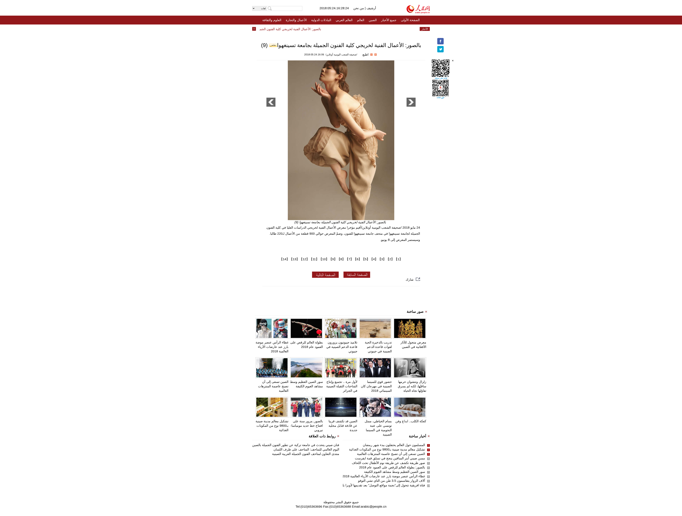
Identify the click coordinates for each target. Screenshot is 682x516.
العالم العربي (344, 20)
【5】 (366, 259)
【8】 (341, 259)
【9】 (333, 259)
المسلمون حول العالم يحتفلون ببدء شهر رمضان (394, 445)
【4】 (374, 259)
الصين (373, 20)
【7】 (349, 259)
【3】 (382, 259)
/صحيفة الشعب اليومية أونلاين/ (341, 54)
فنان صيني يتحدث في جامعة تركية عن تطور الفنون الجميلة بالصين (295, 445)
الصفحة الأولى (410, 20)
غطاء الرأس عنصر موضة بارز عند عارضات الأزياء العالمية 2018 (272, 347)
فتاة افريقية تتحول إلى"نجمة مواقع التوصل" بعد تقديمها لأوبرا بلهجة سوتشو (376, 485)
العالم (360, 20)
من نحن (359, 8)
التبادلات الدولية (321, 20)
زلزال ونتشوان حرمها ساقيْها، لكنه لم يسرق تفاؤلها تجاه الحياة (412, 386)
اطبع (365, 54)
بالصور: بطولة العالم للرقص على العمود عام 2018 (392, 467)
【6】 (357, 259)
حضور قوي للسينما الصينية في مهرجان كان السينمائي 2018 (376, 386)
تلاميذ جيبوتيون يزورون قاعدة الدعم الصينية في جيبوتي (341, 347)
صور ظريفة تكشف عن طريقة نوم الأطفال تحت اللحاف (388, 463)
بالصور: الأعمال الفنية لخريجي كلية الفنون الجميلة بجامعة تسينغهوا (288, 29)
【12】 (304, 259)
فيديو (325, 29)
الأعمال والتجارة (296, 20)
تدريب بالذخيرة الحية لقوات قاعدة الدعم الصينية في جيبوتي (378, 347)
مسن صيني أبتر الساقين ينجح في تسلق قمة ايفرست (390, 458)
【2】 (390, 259)
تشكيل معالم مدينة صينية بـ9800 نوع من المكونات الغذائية (272, 425)
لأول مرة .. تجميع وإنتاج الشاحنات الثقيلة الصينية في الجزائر (341, 386)
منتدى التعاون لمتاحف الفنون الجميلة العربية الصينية (305, 454)
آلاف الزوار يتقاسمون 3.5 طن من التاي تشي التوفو (391, 480)
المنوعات (354, 29)
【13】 (294, 259)
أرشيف (371, 8)
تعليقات (338, 29)
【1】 (398, 259)
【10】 (324, 259)
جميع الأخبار (388, 20)
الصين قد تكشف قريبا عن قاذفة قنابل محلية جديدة (343, 425)
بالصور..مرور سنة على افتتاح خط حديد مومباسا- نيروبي (306, 425)
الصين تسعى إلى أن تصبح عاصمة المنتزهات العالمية (273, 386)
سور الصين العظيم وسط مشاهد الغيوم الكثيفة (394, 472)
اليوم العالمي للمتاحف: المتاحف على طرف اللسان (306, 449)
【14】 (284, 259)
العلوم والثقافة (271, 20)
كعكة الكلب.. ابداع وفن (410, 421)
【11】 (314, 259)
